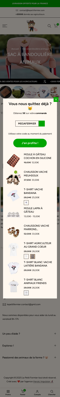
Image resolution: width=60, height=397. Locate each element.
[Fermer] (56, 155)
